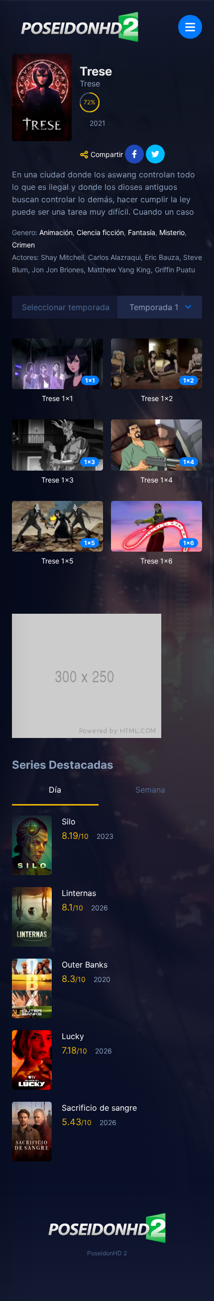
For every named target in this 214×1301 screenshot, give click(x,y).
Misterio (172, 232)
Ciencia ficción (100, 232)
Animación (56, 232)
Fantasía (141, 232)
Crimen (23, 245)
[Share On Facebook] (134, 154)
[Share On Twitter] (155, 154)
